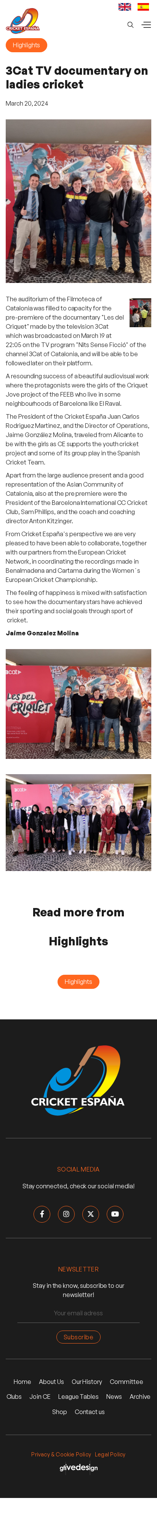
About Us (51, 1381)
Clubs (14, 1396)
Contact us (90, 1412)
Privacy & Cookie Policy (61, 1454)
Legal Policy (110, 1454)
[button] (146, 25)
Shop (59, 1412)
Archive (140, 1396)
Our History (87, 1381)
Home (22, 1381)
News (114, 1396)
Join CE (40, 1396)
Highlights (26, 45)
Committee (126, 1381)
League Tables (78, 1396)
